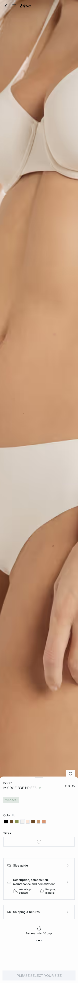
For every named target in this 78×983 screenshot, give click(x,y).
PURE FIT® (7, 783)
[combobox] (39, 842)
